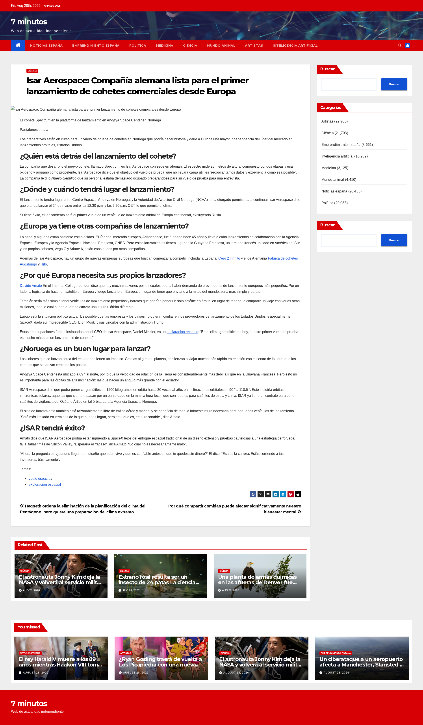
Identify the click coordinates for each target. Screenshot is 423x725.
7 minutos (29, 21)
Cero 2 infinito (229, 258)
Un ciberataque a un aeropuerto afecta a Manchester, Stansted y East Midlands (361, 664)
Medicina (164, 46)
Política (137, 46)
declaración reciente (182, 332)
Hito (44, 264)
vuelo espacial (40, 478)
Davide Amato (31, 285)
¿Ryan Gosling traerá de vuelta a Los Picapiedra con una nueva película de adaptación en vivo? (160, 664)
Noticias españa (46, 46)
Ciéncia (190, 46)
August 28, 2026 (35, 672)
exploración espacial (45, 484)
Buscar (327, 69)
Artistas (254, 46)
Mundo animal (221, 46)
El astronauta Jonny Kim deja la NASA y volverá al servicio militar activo (60, 582)
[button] (399, 45)
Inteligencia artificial (295, 46)
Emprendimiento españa (96, 46)
